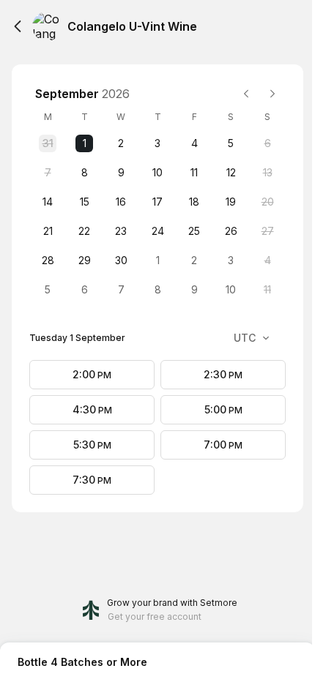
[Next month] (272, 93)
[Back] (17, 26)
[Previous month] (246, 93)
